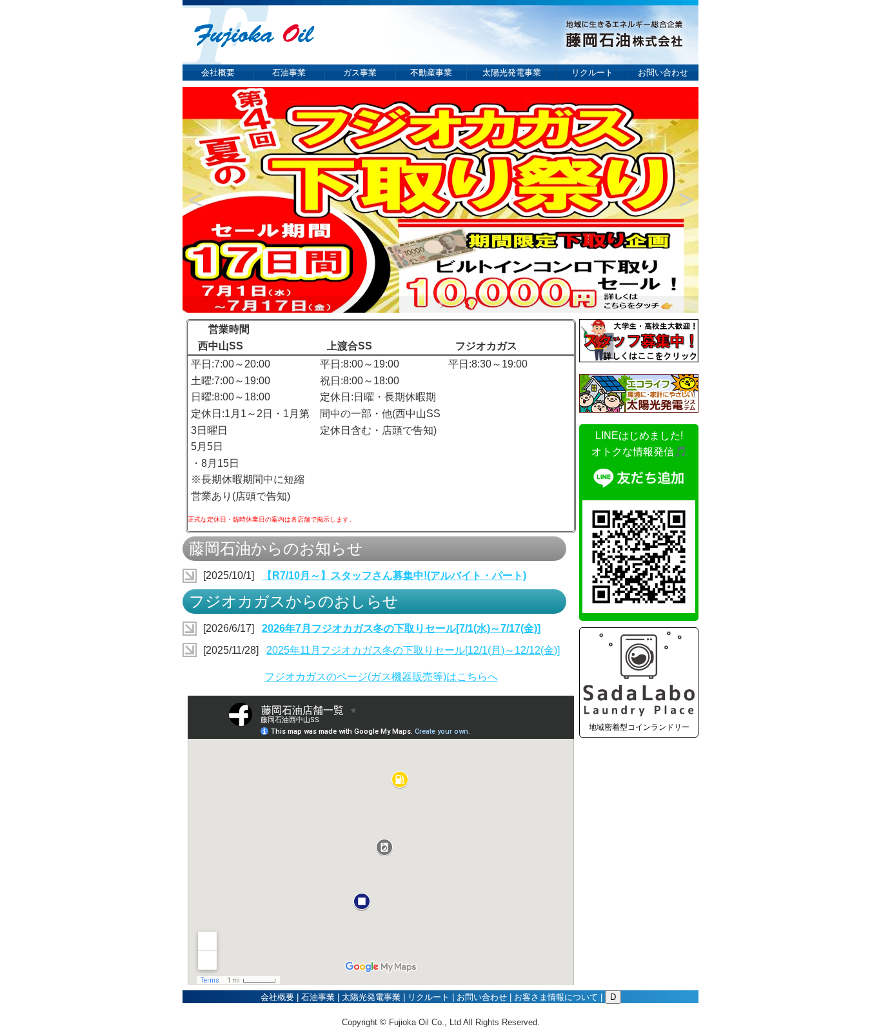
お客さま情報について (556, 997)
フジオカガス (486, 345)
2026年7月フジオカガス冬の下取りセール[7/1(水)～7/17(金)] (401, 628)
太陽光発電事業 (511, 72)
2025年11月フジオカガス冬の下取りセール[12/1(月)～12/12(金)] (413, 650)
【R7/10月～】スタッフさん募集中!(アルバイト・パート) (394, 575)
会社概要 (218, 72)
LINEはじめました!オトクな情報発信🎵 (639, 444)
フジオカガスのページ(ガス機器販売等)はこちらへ (381, 676)
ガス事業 (360, 72)
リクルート (592, 72)
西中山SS (220, 345)
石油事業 (289, 72)
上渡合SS (349, 345)
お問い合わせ (663, 72)
